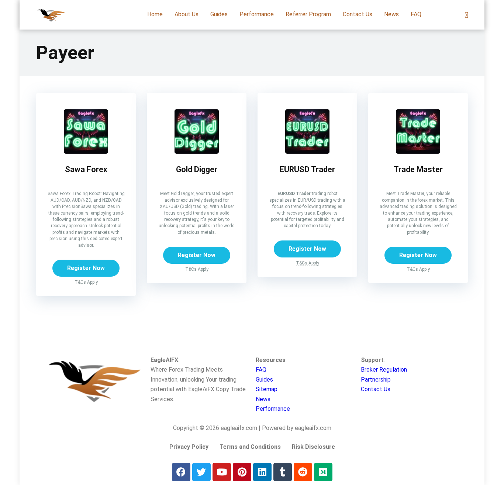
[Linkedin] (262, 472)
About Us (187, 14)
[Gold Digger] (197, 151)
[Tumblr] (282, 472)
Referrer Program (308, 14)
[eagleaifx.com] (51, 12)
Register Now (86, 267)
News (391, 14)
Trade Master (418, 169)
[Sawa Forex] (86, 151)
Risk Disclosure (313, 446)
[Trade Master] (418, 151)
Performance (256, 14)
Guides (219, 14)
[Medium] (323, 472)
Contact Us (357, 14)
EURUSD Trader (307, 169)
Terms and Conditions (250, 446)
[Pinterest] (242, 472)
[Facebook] (181, 472)
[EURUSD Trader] (307, 151)
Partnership (376, 379)
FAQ (416, 14)
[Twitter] (201, 472)
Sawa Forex (86, 169)
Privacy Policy (188, 446)
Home (155, 14)
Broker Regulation (384, 369)
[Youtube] (222, 472)
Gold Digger (196, 169)
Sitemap (266, 389)
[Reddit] (303, 472)
